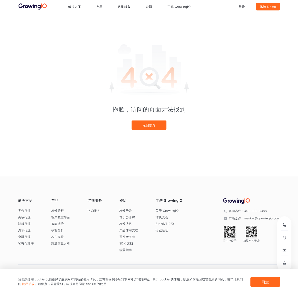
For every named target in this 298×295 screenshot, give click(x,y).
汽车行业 (24, 230)
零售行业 (24, 210)
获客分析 (57, 230)
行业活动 (162, 230)
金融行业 (24, 237)
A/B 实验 (57, 237)
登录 (242, 6)
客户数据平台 (60, 217)
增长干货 (125, 210)
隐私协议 (28, 284)
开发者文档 (127, 237)
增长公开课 (127, 217)
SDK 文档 (126, 243)
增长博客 (125, 223)
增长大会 (162, 217)
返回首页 (149, 125)
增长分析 (57, 210)
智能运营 (57, 223)
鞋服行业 (24, 223)
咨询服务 (124, 6)
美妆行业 (24, 217)
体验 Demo (268, 6)
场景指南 (125, 250)
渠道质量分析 (60, 243)
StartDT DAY (165, 223)
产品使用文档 (128, 230)
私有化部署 (26, 243)
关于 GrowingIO (167, 210)
